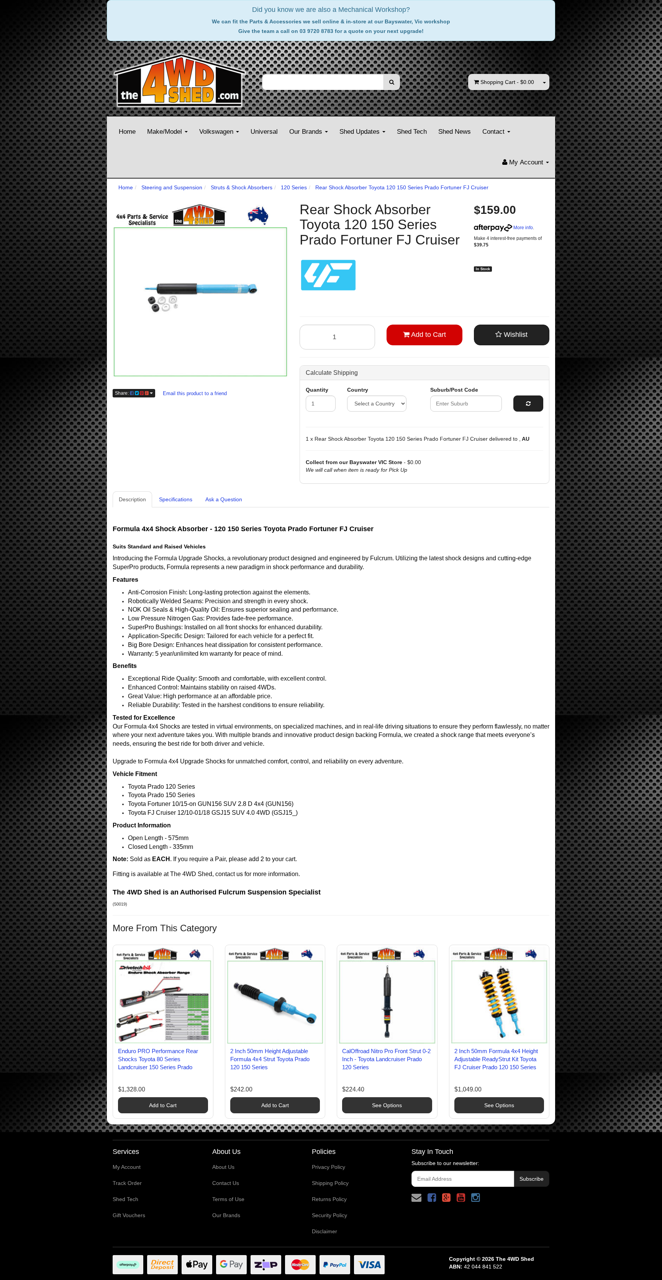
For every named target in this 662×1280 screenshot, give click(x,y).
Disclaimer (324, 1231)
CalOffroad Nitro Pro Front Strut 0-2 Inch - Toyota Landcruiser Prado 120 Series (386, 1059)
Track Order (127, 1183)
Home (127, 131)
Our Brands (306, 131)
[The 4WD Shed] (180, 78)
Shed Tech (412, 131)
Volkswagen (217, 131)
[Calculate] (528, 403)
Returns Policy (329, 1199)
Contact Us (225, 1183)
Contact (494, 131)
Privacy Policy (328, 1167)
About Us (223, 1167)
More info (522, 227)
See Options (387, 1105)
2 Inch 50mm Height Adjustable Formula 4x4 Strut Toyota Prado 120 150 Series (270, 1059)
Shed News (454, 131)
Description (132, 499)
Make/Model (165, 131)
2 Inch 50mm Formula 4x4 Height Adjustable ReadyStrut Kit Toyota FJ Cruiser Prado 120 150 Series (496, 1059)
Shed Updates (360, 131)
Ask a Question (223, 499)
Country (357, 390)
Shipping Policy (330, 1183)
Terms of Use (228, 1199)
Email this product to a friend (195, 393)
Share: (122, 393)
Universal (264, 131)
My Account (127, 1167)
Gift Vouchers (129, 1215)
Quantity (317, 390)
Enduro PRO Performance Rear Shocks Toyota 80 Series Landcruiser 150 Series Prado (158, 1059)
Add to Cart (428, 334)
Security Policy (329, 1215)
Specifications (175, 499)
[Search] (391, 82)
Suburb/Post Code (454, 390)
